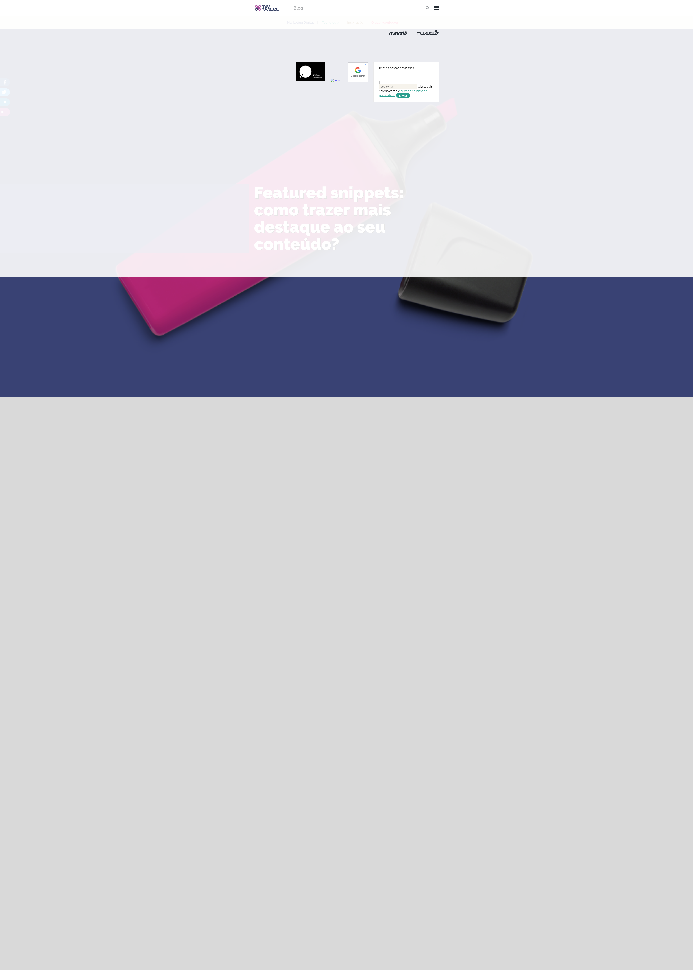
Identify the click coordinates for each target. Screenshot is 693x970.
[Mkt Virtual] (266, 8)
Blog (298, 8)
